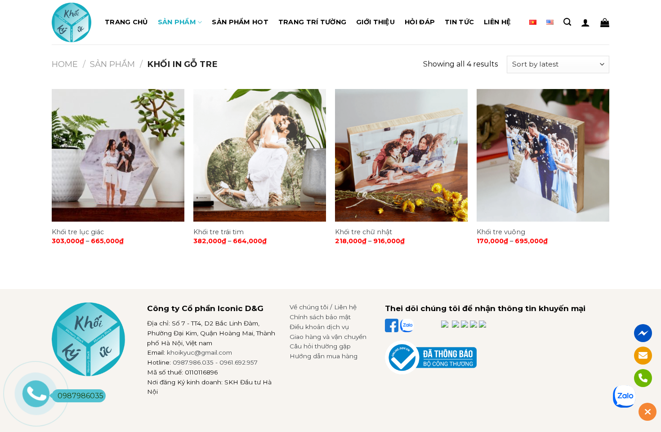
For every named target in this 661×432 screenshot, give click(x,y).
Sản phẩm (177, 22)
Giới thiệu (375, 22)
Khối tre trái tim (218, 232)
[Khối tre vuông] (543, 155)
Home (65, 64)
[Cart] (604, 22)
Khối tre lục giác (78, 232)
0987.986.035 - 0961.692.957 (215, 362)
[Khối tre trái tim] (259, 155)
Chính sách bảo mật (320, 317)
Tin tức (459, 22)
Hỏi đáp (420, 22)
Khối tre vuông (501, 232)
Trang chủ (126, 22)
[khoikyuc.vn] (71, 22)
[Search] (567, 22)
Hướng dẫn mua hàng (323, 356)
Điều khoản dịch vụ (319, 326)
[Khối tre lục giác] (118, 155)
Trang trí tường (312, 22)
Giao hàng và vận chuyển (328, 336)
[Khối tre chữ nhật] (401, 155)
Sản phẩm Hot (240, 22)
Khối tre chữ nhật (363, 232)
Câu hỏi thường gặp (320, 346)
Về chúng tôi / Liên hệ (323, 307)
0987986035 (80, 396)
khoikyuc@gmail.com (199, 352)
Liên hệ (497, 22)
